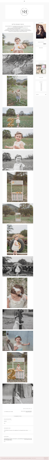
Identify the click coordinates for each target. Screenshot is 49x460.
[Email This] (23, 408)
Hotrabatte (29, 430)
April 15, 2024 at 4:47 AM (7, 437)
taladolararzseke (7, 419)
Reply (4, 423)
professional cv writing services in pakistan (18, 439)
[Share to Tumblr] (28, 408)
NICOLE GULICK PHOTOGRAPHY (24, 28)
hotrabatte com (7, 428)
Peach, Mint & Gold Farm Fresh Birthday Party (26, 411)
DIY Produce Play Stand (8, 411)
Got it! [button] (46, 458)
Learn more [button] (34, 458)
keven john (6, 436)
